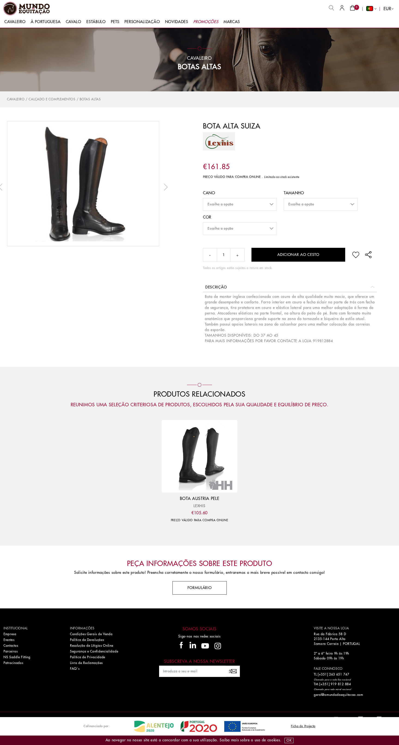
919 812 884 (341, 684)
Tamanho (294, 193)
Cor (207, 217)
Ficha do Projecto (303, 726)
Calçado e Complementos (52, 99)
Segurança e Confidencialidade (94, 651)
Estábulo (96, 22)
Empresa (9, 634)
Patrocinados (13, 662)
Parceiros (10, 651)
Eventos (9, 639)
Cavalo (73, 22)
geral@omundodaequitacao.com (338, 694)
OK (289, 740)
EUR (387, 9)
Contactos (10, 645)
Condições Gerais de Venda (91, 634)
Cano (209, 193)
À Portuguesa (45, 22)
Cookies (273, 740)
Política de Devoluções (87, 639)
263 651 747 (339, 674)
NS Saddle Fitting (16, 657)
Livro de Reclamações (86, 662)
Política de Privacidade (87, 657)
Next (164, 187)
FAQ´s (75, 668)
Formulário (199, 588)
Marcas (232, 22)
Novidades (176, 22)
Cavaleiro (14, 22)
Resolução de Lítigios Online (91, 645)
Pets (115, 22)
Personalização (142, 22)
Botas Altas (199, 66)
